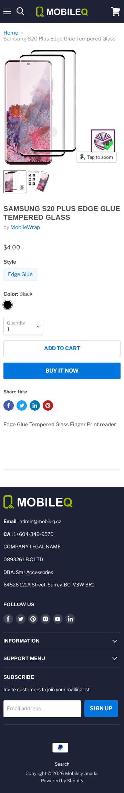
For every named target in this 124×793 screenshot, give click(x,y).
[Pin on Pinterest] (48, 405)
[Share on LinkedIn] (35, 405)
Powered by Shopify (62, 780)
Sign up (101, 708)
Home (10, 33)
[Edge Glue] (21, 283)
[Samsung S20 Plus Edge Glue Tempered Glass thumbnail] (15, 182)
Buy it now (62, 370)
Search (62, 764)
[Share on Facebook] (8, 405)
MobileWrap (25, 227)
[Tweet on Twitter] (22, 405)
